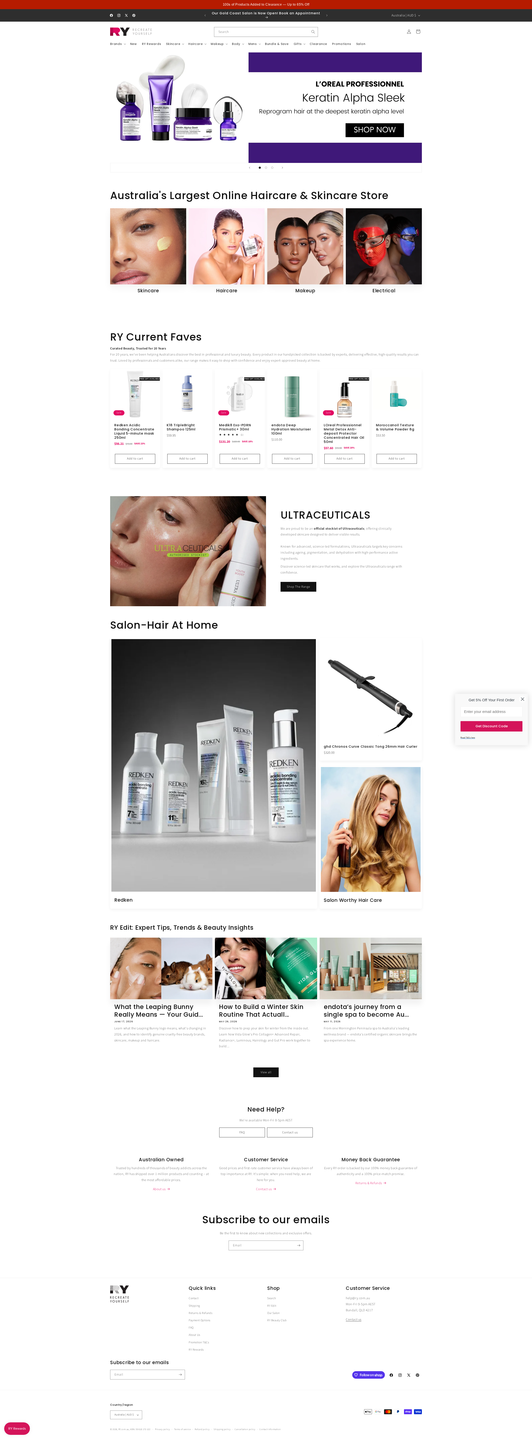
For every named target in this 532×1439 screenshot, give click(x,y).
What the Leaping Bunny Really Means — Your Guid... (158, 1010)
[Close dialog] (522, 699)
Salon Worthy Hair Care (353, 900)
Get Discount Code (491, 726)
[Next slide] (282, 167)
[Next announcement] (326, 15)
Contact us (290, 1132)
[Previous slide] (249, 167)
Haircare (226, 291)
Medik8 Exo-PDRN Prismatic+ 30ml (235, 427)
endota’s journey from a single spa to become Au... (366, 1010)
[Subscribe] (298, 1245)
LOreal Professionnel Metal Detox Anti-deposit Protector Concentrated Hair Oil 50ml (344, 433)
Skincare (148, 291)
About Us (194, 1335)
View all (266, 1072)
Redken (123, 900)
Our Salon (273, 1313)
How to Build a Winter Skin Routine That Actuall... (261, 1010)
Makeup (305, 291)
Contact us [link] (264, 1189)
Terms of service (182, 1429)
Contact (193, 1298)
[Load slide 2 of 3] (266, 168)
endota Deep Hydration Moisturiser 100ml (291, 429)
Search (271, 1298)
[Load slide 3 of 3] (272, 168)
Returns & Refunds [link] (368, 1183)
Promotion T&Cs (199, 1342)
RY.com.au (123, 1429)
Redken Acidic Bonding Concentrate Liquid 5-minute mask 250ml (134, 431)
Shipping (194, 1306)
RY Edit (271, 1306)
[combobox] (266, 32)
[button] (118, 44)
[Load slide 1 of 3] (260, 168)
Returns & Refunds (200, 1313)
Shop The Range (298, 587)
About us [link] (159, 1189)
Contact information (270, 1429)
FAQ (242, 1132)
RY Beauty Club (277, 1320)
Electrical (383, 291)
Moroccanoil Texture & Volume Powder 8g (395, 427)
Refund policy (202, 1429)
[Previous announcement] (205, 15)
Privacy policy (162, 1429)
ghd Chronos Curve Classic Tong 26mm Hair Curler (370, 747)
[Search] (313, 31)
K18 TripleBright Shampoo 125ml (181, 427)
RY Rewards (196, 1350)
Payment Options (200, 1320)
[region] (266, 4)
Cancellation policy (245, 1429)
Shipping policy (222, 1429)
